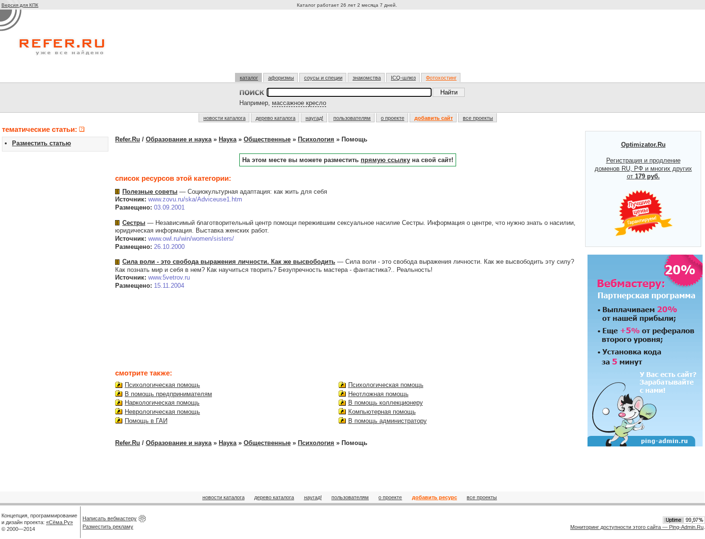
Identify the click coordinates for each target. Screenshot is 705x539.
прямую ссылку (385, 160)
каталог (249, 78)
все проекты (478, 118)
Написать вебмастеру (109, 518)
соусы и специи (323, 78)
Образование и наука (179, 139)
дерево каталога (275, 118)
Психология (316, 139)
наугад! (314, 118)
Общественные (267, 139)
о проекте (392, 118)
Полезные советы (149, 191)
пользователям (352, 118)
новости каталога (224, 118)
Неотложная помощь (378, 394)
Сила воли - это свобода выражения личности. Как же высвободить (228, 261)
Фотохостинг (441, 78)
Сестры (133, 222)
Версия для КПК (19, 5)
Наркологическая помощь (162, 402)
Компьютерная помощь (382, 411)
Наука (227, 139)
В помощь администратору (387, 420)
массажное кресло (299, 102)
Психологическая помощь (162, 384)
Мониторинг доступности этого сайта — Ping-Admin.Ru (637, 527)
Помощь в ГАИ (146, 420)
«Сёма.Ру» (59, 522)
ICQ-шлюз (403, 78)
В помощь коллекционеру (385, 402)
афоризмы (281, 78)
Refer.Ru (127, 139)
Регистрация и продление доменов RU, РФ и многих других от (643, 160)
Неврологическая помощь (162, 411)
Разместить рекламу (107, 526)
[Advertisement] (348, 45)
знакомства (366, 78)
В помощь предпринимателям (168, 394)
